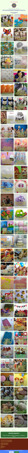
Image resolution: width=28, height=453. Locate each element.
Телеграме (22, 435)
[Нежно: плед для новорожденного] (7, 75)
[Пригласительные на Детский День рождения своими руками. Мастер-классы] (7, 161)
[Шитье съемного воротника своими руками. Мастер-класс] (7, 172)
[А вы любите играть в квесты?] (7, 200)
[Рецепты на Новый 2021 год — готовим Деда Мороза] (20, 172)
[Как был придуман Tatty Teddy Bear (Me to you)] (20, 117)
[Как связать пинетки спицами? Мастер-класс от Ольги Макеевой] (7, 186)
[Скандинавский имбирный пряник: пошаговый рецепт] (7, 89)
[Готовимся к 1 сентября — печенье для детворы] (20, 393)
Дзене (9, 435)
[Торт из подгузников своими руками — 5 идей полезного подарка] (20, 244)
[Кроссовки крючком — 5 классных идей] (7, 310)
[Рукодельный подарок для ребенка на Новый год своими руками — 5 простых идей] (21, 92)
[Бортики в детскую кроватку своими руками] (7, 365)
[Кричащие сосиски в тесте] (7, 420)
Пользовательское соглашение (4, 443)
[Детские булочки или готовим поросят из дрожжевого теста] (7, 103)
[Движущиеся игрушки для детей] (20, 379)
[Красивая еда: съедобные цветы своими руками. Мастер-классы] (20, 144)
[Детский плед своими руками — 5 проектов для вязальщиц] (7, 255)
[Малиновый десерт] (7, 351)
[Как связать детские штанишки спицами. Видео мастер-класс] (7, 341)
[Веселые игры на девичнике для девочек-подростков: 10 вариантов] (21, 134)
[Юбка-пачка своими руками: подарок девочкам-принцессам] (7, 144)
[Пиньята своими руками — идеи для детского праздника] (7, 34)
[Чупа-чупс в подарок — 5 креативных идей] (20, 20)
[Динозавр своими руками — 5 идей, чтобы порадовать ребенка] (20, 200)
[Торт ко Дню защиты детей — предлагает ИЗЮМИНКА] (7, 407)
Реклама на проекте (3, 446)
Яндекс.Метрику (20, 450)
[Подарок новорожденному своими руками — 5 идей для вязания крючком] (21, 51)
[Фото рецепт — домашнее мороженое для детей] (7, 379)
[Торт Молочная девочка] (20, 420)
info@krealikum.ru (10, 441)
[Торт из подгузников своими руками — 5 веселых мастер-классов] (21, 313)
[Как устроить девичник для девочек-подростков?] (7, 131)
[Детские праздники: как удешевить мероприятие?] (20, 269)
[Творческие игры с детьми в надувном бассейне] (20, 213)
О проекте (2, 445)
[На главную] (14, 7)
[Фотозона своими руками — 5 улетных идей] (20, 75)
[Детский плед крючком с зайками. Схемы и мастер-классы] (20, 158)
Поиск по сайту (2, 447)
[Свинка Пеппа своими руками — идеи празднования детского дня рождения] (21, 340)
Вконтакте (12, 435)
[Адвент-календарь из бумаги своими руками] (20, 34)
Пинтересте (17, 435)
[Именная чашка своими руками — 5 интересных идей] (20, 62)
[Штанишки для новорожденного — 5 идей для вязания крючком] (7, 324)
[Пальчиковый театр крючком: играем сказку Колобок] (7, 20)
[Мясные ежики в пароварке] (20, 407)
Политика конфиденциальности (4, 444)
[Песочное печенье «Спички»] (20, 255)
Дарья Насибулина (9, 440)
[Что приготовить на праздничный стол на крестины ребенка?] (20, 324)
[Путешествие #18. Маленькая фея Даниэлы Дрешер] (7, 227)
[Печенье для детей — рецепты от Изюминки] (20, 351)
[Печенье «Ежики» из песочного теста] (7, 393)
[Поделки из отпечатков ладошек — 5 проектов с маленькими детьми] (7, 285)
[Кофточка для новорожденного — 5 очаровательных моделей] (20, 285)
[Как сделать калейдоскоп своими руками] (7, 48)
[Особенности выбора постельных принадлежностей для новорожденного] (7, 244)
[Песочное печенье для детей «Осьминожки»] (20, 296)
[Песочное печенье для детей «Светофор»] (7, 296)
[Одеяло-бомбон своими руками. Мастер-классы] (20, 227)
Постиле (13, 436)
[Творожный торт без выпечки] (7, 269)
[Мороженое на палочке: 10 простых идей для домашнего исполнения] (21, 106)
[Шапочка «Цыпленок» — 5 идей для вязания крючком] (7, 62)
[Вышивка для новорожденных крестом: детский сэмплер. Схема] (20, 186)
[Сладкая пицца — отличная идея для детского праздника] (7, 117)
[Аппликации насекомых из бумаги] (7, 213)
